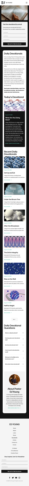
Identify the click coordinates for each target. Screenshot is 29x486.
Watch (14, 430)
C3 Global (14, 448)
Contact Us (14, 442)
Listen (14, 433)
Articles (14, 440)
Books (14, 435)
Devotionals (14, 437)
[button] (26, 2)
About (14, 428)
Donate (14, 444)
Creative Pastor (14, 453)
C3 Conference (14, 450)
